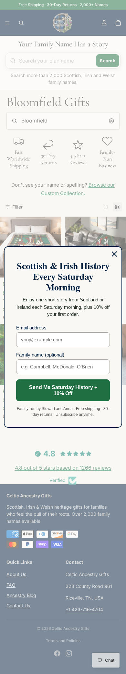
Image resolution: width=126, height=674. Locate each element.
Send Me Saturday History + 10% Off (63, 390)
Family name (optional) (40, 354)
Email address (31, 327)
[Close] (114, 254)
